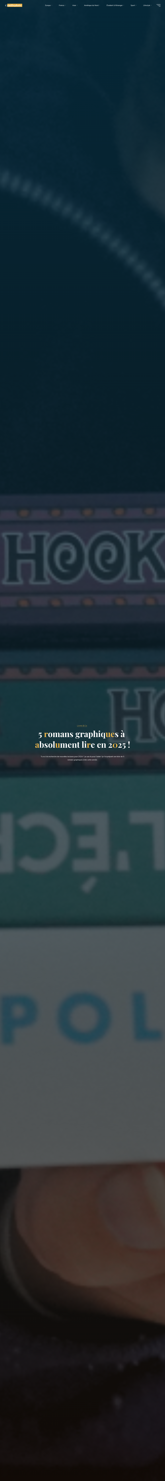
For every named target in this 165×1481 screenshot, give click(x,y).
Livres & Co (82, 725)
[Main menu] (158, 5)
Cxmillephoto (13, 5)
